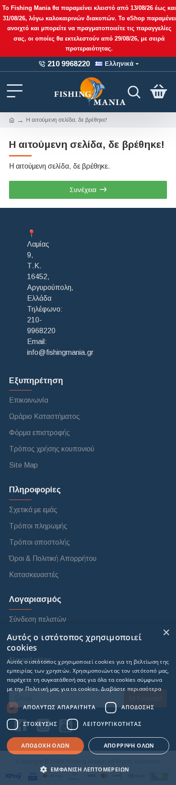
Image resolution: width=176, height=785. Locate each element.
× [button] (165, 632)
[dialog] (88, 704)
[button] (88, 769)
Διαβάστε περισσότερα (131, 689)
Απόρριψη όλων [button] (129, 745)
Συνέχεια (83, 189)
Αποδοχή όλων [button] (45, 745)
